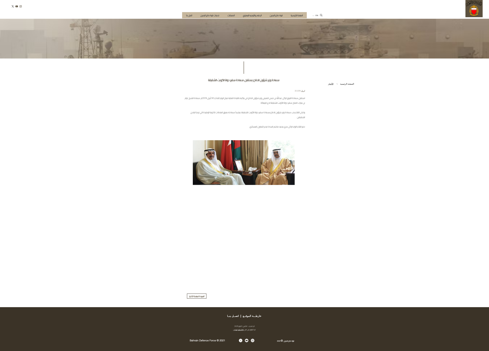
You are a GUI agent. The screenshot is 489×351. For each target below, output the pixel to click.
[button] (209, 15)
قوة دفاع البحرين (238, 329)
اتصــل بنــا (233, 315)
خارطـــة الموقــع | (250, 315)
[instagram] (20, 6)
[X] (12, 6)
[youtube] (16, 6)
